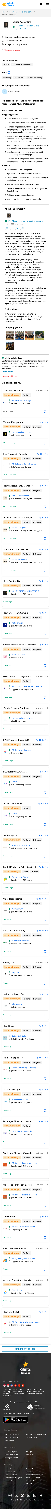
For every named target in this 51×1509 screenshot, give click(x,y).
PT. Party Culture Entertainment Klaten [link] (25, 1322)
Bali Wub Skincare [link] (19, 654)
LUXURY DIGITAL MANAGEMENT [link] (25, 591)
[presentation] (8, 4)
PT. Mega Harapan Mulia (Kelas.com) (27, 27)
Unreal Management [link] (20, 496)
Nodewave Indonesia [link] (20, 1099)
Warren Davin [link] (17, 909)
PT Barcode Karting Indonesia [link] (24, 1163)
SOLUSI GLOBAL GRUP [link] (21, 845)
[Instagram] (10, 1495)
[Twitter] (16, 1495)
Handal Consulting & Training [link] (24, 1068)
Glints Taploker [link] (18, 1290)
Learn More (7, 372)
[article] (25, 401)
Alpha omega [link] (17, 623)
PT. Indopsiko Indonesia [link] (22, 1131)
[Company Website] (7, 228)
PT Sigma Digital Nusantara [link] (23, 1258)
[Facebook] (22, 1495)
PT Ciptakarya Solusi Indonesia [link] (25, 464)
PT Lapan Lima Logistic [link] (21, 432)
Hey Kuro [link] (15, 972)
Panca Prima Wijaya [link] (20, 877)
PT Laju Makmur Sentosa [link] (22, 718)
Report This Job (10, 376)
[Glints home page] (8, 4)
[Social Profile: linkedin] (17, 228)
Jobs (3, 12)
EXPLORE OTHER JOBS (25, 1349)
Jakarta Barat (27, 12)
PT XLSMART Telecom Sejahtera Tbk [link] (27, 686)
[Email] (34, 1495)
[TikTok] (40, 1495)
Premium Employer (12, 395)
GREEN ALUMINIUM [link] (20, 940)
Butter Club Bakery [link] (20, 1036)
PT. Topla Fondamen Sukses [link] (23, 1226)
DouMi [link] (14, 782)
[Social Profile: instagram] (22, 228)
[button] (40, 4)
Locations (13, 12)
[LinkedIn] (28, 1495)
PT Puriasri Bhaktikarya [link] (21, 400)
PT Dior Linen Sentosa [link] (21, 750)
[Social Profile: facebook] (12, 228)
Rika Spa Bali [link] (17, 1004)
